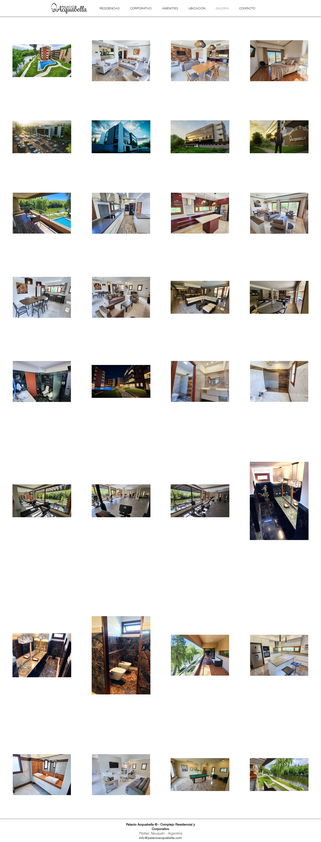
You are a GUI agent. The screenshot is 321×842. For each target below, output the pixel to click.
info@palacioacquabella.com (160, 838)
